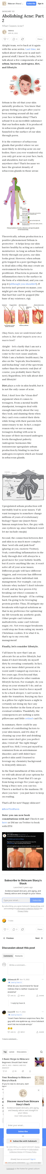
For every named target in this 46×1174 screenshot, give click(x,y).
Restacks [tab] (19, 956)
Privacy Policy (31, 1152)
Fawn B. (11, 31)
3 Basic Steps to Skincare (15, 1059)
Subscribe (31, 3)
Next (37, 938)
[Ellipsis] (43, 979)
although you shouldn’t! (23, 283)
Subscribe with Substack (25, 1141)
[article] (23, 1065)
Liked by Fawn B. (16, 982)
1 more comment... (10, 1039)
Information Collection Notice (27, 908)
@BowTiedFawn (10, 809)
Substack (10, 1168)
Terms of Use (35, 906)
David (10, 1012)
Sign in (40, 3)
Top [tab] (5, 1052)
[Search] (41, 1051)
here (4, 822)
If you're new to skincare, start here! (15, 1085)
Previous (10, 938)
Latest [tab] (11, 1052)
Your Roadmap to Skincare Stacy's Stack (16, 1079)
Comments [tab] (8, 956)
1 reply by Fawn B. (18, 1003)
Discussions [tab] (21, 1052)
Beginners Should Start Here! (14, 1062)
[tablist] (13, 955)
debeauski (12, 979)
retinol (29, 718)
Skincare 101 (8, 11)
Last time (30, 49)
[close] (39, 1090)
